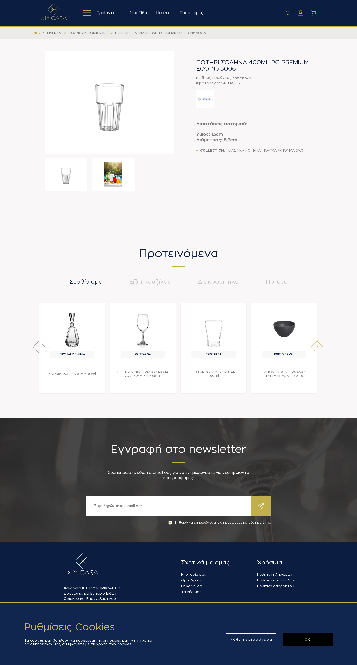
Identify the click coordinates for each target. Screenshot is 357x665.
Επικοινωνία (191, 586)
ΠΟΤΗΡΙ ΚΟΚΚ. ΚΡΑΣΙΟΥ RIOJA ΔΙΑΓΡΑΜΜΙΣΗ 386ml (142, 373)
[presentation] (39, 347)
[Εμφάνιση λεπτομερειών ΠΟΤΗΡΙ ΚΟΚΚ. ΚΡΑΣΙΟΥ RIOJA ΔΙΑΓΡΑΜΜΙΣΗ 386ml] (142, 328)
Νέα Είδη (138, 13)
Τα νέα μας (191, 592)
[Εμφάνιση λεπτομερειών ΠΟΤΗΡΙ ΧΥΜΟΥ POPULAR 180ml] (213, 328)
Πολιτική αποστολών (276, 580)
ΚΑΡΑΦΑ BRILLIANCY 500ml (72, 373)
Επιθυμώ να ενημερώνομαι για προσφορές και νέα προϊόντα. (222, 522)
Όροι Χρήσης (192, 580)
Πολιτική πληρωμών (275, 574)
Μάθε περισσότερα (251, 639)
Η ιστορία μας (193, 574)
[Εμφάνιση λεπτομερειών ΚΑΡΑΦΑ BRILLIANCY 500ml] (72, 328)
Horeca (163, 13)
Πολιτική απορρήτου (275, 586)
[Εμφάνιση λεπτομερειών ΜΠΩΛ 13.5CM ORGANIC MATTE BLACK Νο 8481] (284, 328)
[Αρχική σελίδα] (36, 32)
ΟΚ (308, 639)
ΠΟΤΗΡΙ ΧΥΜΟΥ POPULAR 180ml (213, 373)
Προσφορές (191, 13)
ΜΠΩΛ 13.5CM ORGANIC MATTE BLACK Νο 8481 (284, 373)
